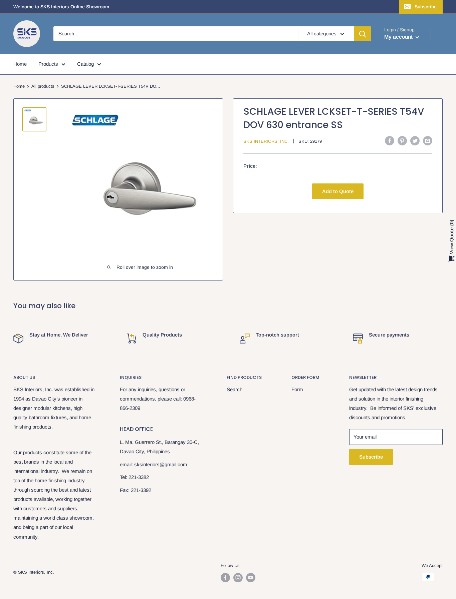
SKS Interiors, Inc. (266, 141)
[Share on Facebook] (389, 140)
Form (297, 389)
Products (48, 64)
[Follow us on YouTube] (250, 577)
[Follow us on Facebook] (225, 577)
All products (42, 86)
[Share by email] (427, 140)
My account (399, 37)
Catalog (85, 64)
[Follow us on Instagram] (238, 577)
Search (234, 389)
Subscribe (426, 6)
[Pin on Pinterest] (402, 140)
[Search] (362, 33)
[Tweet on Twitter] (415, 140)
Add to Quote (338, 191)
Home (20, 64)
